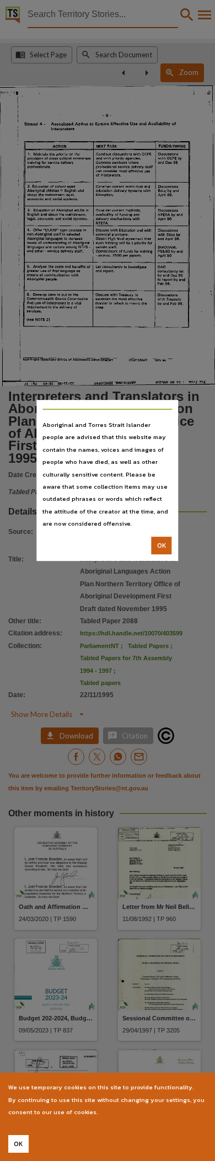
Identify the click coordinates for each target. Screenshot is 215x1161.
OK (161, 545)
